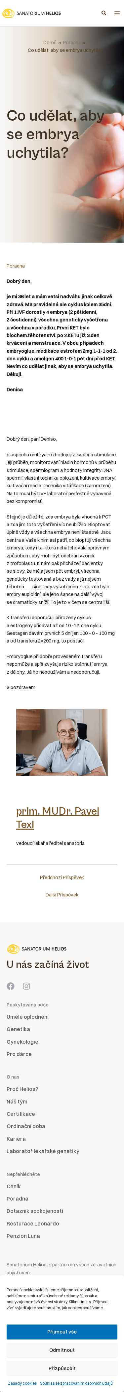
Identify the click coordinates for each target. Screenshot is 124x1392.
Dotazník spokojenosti (35, 1211)
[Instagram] (26, 986)
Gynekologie (22, 1041)
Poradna (16, 266)
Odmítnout (62, 1350)
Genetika (18, 1029)
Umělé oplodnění (28, 1016)
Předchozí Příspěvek (62, 877)
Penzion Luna (23, 1235)
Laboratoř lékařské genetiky (43, 1151)
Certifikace (21, 1113)
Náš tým (17, 1101)
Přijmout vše (62, 1332)
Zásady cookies (22, 1383)
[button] (104, 13)
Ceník (14, 1186)
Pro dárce (19, 1054)
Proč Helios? (22, 1089)
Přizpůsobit (62, 1368)
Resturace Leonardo (33, 1223)
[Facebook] (11, 986)
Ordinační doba (26, 1126)
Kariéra (16, 1138)
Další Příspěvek (62, 895)
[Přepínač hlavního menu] (117, 13)
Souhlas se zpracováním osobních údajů (76, 1383)
